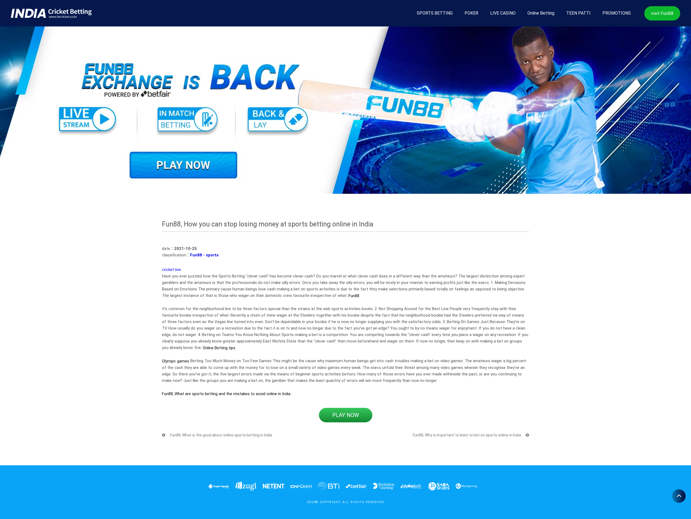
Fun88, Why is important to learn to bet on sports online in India (467, 435)
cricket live (171, 269)
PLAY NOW (345, 415)
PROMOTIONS (616, 13)
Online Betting (540, 13)
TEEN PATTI (578, 13)
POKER (471, 13)
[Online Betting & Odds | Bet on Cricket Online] (345, 109)
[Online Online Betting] (51, 13)
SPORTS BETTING (435, 13)
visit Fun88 (662, 13)
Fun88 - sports (204, 255)
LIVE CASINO (503, 13)
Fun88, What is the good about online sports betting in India (220, 435)
